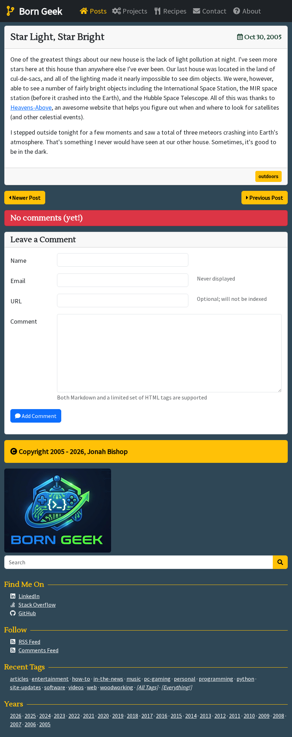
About (251, 10)
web (92, 687)
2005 (45, 724)
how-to (81, 678)
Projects (134, 10)
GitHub (27, 613)
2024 (45, 715)
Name (18, 260)
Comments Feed (38, 650)
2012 (220, 715)
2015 (176, 715)
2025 (30, 715)
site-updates (25, 687)
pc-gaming (157, 678)
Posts (97, 10)
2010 (249, 715)
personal (184, 678)
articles (19, 678)
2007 (15, 724)
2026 (15, 715)
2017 (147, 715)
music (133, 678)
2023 (59, 715)
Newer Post (26, 197)
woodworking (116, 687)
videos (76, 687)
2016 (161, 715)
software (54, 687)
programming (216, 678)
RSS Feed (29, 641)
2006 (30, 724)
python (245, 678)
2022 (74, 715)
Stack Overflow (37, 604)
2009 (264, 715)
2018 (132, 715)
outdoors (268, 176)
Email (17, 281)
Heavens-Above (31, 107)
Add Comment (39, 415)
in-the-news (108, 678)
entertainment (50, 678)
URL (16, 301)
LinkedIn (29, 596)
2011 (234, 715)
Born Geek (39, 11)
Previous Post (265, 197)
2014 (191, 715)
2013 (205, 715)
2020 (103, 715)
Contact (213, 10)
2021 (88, 715)
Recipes (174, 10)
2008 (278, 715)
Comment (23, 321)
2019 (118, 715)
